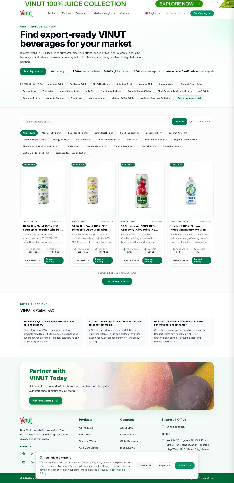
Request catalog (50, 260)
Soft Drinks (203, 91)
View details (31, 260)
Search (179, 121)
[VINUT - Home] (26, 13)
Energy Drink (29, 91)
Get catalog (57, 71)
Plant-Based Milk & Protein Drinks (175, 91)
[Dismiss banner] (230, 4)
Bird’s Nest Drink (101, 84)
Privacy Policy (107, 469)
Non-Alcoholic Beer (111, 91)
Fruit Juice (48, 91)
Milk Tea (90, 91)
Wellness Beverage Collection (156, 98)
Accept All (185, 465)
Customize (145, 465)
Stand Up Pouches (55, 98)
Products (53, 13)
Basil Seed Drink (78, 84)
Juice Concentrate (69, 91)
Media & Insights (103, 13)
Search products (33, 71)
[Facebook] (23, 453)
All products (29, 133)
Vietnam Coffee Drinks (123, 98)
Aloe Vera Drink (55, 84)
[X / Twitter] (32, 453)
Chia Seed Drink (124, 84)
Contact (124, 13)
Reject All (164, 465)
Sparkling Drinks (31, 98)
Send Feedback (175, 426)
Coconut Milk (145, 84)
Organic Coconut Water (139, 91)
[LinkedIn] (23, 462)
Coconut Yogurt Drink (191, 84)
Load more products (117, 281)
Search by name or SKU (190, 98)
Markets (66, 13)
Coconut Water (166, 84)
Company (81, 13)
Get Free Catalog (43, 400)
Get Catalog (200, 13)
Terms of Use (206, 478)
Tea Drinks (76, 98)
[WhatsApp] (32, 462)
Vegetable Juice (97, 98)
